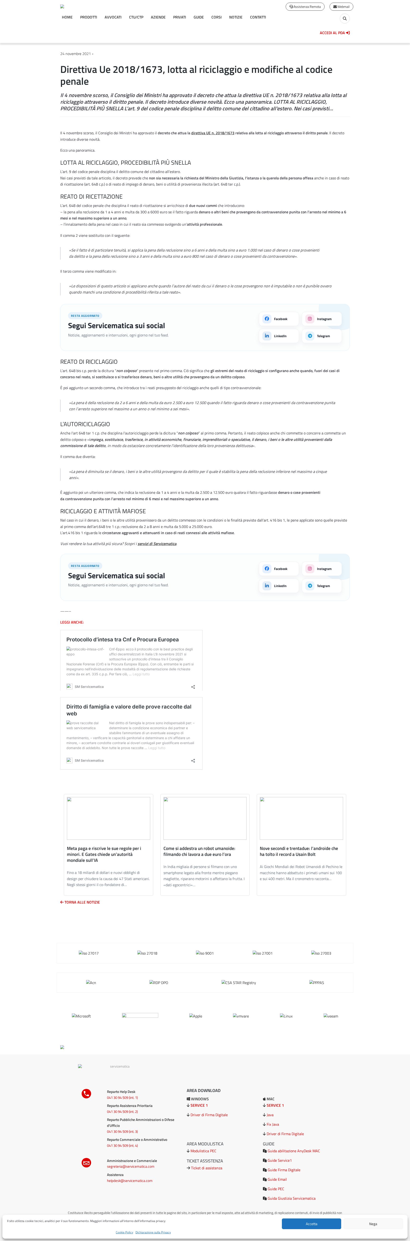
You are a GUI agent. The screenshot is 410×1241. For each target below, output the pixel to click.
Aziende (158, 17)
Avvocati (113, 17)
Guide (199, 17)
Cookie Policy (124, 1232)
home (67, 17)
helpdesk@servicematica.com (130, 1180)
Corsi (216, 17)
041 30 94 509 (117, 1097)
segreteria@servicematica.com (130, 1166)
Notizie (235, 17)
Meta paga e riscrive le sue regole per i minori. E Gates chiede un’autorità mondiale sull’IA (104, 854)
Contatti (258, 17)
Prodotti (88, 17)
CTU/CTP (136, 17)
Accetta (311, 1224)
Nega (373, 1224)
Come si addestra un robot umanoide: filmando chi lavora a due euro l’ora (199, 851)
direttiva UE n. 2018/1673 (212, 133)
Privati (179, 17)
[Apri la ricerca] (345, 18)
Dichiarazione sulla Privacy (153, 1232)
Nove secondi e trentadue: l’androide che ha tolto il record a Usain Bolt (299, 851)
